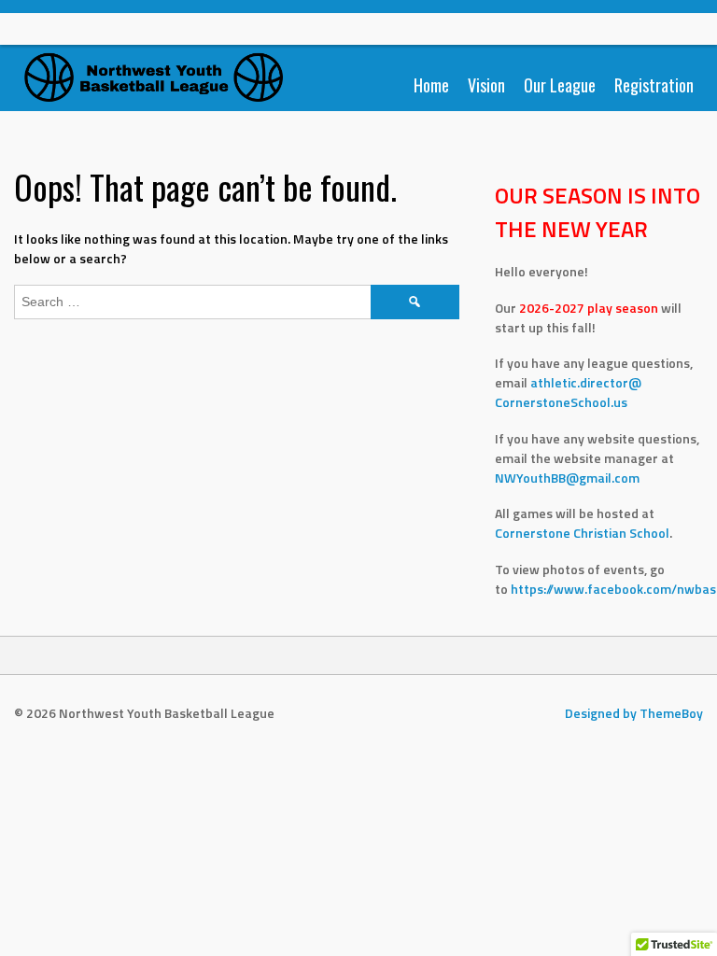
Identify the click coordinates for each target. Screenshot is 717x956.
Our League (560, 85)
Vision (486, 85)
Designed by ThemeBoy (634, 713)
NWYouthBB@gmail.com (567, 477)
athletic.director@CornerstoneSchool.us (568, 392)
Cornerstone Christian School (582, 532)
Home (431, 85)
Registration (654, 85)
